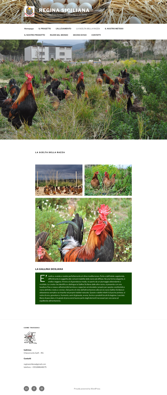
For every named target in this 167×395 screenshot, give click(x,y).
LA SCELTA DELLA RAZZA (88, 28)
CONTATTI (96, 35)
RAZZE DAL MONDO (59, 35)
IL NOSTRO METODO (114, 28)
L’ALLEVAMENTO (63, 28)
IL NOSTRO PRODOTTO (34, 35)
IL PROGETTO (45, 28)
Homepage (29, 28)
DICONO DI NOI (80, 35)
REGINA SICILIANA (64, 10)
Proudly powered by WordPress (87, 389)
